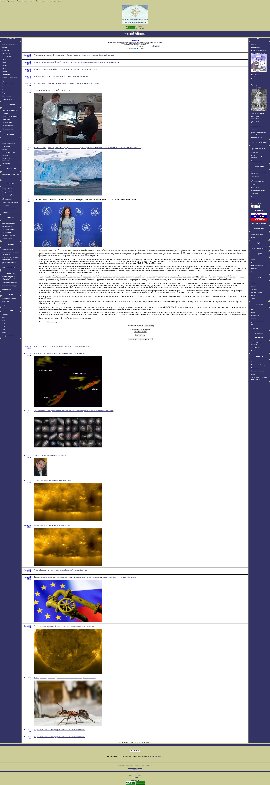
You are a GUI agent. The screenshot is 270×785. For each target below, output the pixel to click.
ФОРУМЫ (10, 217)
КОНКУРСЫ (11, 273)
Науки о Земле (255, 187)
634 (131, 742)
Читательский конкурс (9, 285)
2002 (3, 320)
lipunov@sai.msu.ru (156, 756)
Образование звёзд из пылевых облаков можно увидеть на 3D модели (59, 353)
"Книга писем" (6, 119)
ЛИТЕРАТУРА (10, 38)
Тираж (253, 298)
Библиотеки (254, 328)
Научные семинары (256, 137)
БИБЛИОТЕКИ (259, 228)
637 (139, 742)
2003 (3, 317)
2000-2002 (259, 88)
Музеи (253, 259)
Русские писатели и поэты (258, 322)
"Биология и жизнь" (256, 161)
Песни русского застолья (258, 265)
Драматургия (6, 74)
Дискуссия (58, 1)
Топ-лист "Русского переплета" (256, 343)
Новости (32, 1)
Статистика (144, 765)
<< (120, 742)
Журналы (253, 318)
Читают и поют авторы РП (258, 248)
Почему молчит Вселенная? (259, 50)
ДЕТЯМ (10, 294)
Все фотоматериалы (8, 336)
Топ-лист (50, 1)
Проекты (253, 312)
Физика (253, 196)
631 (122, 742)
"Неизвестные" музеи (8, 152)
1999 (3, 329)
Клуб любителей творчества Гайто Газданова (10, 258)
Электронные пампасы (9, 298)
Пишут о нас (254, 295)
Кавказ (4, 62)
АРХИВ (11, 310)
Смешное (253, 272)
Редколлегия (254, 283)
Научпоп (253, 237)
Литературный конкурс (9, 282)
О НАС (259, 277)
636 (136, 742)
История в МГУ (7, 192)
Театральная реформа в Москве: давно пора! (50, 455)
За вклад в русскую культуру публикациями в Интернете (10, 277)
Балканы (4, 65)
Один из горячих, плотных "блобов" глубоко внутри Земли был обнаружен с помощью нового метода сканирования (76, 62)
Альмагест (5, 205)
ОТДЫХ (259, 254)
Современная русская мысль (10, 174)
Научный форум (7, 226)
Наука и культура (256, 85)
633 (128, 742)
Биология (253, 184)
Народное (254, 268)
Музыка (4, 149)
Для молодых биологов (259, 223)
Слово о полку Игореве (9, 195)
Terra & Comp (52, 322)
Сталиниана (5, 212)
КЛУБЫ (11, 244)
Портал (2, 1)
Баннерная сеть (255, 347)
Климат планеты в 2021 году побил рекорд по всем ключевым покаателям (61, 76)
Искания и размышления (9, 77)
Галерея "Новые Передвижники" (135, 768)
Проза (4, 68)
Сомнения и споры (8, 84)
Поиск (252, 309)
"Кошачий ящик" (7, 122)
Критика (4, 81)
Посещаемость (255, 315)
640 (148, 742)
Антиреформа (255, 176)
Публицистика (6, 56)
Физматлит (254, 129)
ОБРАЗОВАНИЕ (259, 166)
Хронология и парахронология (7, 198)
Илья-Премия (6, 289)
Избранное (254, 325)
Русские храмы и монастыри (7, 159)
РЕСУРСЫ (259, 304)
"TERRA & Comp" (256, 153)
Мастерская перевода (8, 267)
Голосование (41, 1)
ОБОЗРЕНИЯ (11, 105)
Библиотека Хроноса (257, 234)
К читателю (5, 50)
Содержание (10, 1)
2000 (3, 326)
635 (133, 742)
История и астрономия (257, 79)
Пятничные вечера (8, 249)
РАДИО (259, 243)
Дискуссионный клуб (8, 223)
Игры (252, 262)
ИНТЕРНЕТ (259, 337)
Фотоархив (5, 332)
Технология (254, 193)
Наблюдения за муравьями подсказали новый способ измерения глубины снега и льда (65, 678)
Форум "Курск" (6, 232)
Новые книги (6, 87)
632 (125, 742)
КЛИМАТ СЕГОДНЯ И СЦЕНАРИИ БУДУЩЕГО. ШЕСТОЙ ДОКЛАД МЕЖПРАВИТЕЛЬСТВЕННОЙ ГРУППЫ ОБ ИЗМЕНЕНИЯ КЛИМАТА (87, 148)
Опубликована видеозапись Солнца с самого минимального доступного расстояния (64, 626)
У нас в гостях (6, 90)
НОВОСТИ (259, 356)
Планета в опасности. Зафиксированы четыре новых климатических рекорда (62, 346)
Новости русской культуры (10, 44)
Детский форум (7, 238)
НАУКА (259, 38)
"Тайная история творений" (10, 116)
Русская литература (256, 203)
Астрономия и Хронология (10, 202)
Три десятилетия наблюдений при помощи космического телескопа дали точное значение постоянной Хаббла (73, 411)
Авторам (253, 286)
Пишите (25, 1)
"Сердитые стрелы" (8, 129)
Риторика (5, 155)
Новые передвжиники (8, 143)
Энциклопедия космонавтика (255, 117)
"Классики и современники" (10, 110)
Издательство (6, 93)
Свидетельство (132, 42)
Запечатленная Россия (9, 209)
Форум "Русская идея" (9, 229)
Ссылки (139, 765)
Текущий (5, 314)
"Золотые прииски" (8, 125)
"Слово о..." (5, 113)
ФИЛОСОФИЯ (11, 169)
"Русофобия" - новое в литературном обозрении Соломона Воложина (59, 730)
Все (252, 362)
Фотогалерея (6, 146)
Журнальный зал (7, 99)
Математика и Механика (258, 190)
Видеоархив (6, 163)
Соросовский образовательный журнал (258, 180)
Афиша (4, 47)
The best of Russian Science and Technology (259, 378)
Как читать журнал (256, 292)
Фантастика (5, 301)
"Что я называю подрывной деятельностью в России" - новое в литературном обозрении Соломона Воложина (74, 55)
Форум (4, 305)
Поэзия (4, 71)
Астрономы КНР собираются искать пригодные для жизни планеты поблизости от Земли (66, 83)
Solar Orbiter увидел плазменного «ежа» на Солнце (52, 480)
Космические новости (257, 113)
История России (7, 188)
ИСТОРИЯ (10, 183)
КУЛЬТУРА (11, 134)
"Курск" (4, 59)
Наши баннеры (255, 351)
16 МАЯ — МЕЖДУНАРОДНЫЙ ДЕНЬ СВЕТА (52, 90)
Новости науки (255, 368)
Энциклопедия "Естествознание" (256, 122)
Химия (253, 200)
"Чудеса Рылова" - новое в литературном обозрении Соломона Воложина (60, 570)
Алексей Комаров (137, 775)
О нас (19, 1)
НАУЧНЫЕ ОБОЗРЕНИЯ (259, 142)
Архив (135, 765)
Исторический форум (8, 235)
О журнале (254, 289)
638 (142, 742)
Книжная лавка (6, 96)
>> (150, 742)
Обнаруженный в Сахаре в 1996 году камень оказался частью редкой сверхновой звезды (66, 69)
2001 (3, 323)
